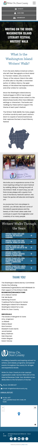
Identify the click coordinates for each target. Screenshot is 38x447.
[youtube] (19, 439)
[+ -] (18, 416)
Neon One (24, 444)
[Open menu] (34, 3)
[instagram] (22, 439)
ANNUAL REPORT (6, 392)
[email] (26, 439)
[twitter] (15, 439)
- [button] (3, 410)
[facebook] (11, 439)
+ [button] (3, 407)
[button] (19, 235)
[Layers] (35, 407)
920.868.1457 (12, 385)
